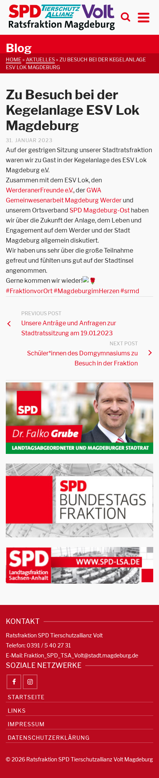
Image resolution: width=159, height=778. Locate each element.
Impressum (26, 724)
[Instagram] (30, 681)
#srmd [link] (129, 291)
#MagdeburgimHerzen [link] (86, 291)
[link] (39, 190)
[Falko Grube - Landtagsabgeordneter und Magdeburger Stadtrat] (79, 417)
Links (17, 710)
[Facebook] (14, 681)
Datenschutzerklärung (49, 737)
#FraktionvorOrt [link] (29, 291)
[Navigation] (143, 17)
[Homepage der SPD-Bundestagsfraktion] (79, 500)
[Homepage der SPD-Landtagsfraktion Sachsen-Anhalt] (79, 565)
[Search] (125, 17)
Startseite (26, 697)
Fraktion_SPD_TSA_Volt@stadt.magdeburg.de (81, 655)
